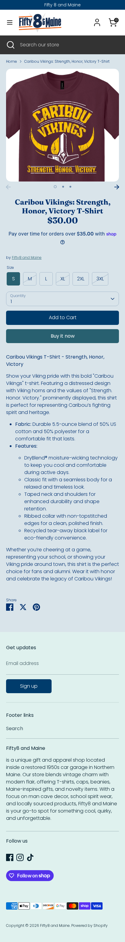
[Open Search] (10, 44)
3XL (100, 278)
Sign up (29, 686)
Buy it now (63, 335)
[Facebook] (9, 857)
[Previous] (8, 187)
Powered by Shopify (89, 925)
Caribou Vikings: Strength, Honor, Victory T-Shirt (67, 61)
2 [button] (63, 187)
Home (11, 61)
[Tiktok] (30, 857)
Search (14, 728)
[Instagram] (20, 857)
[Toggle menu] (10, 22)
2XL (80, 278)
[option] (62, 125)
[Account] (97, 19)
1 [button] (55, 186)
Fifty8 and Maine (27, 257)
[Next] (116, 187)
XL (62, 278)
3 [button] (70, 187)
